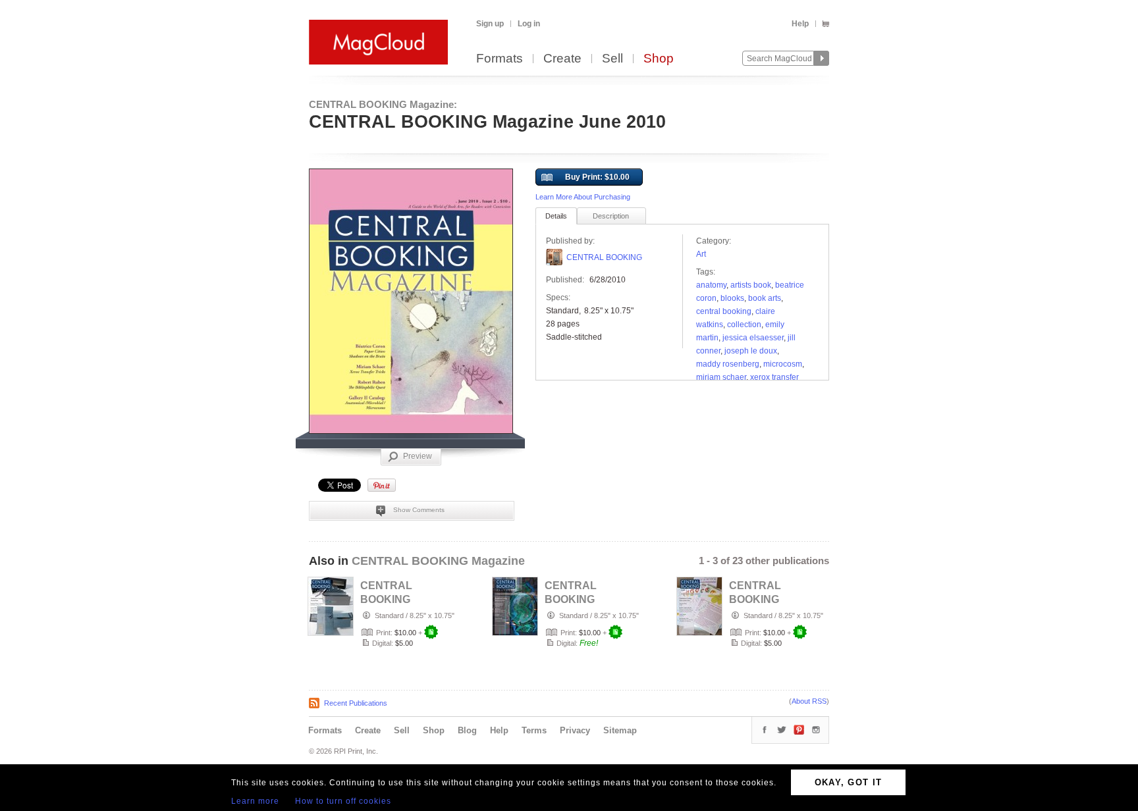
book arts (764, 298)
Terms (534, 730)
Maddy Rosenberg (727, 364)
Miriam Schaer (721, 377)
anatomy (711, 285)
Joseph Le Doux (750, 350)
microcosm (782, 364)
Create (562, 59)
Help (800, 23)
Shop (658, 59)
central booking (723, 311)
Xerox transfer (774, 377)
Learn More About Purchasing (582, 197)
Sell (612, 59)
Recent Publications (355, 703)
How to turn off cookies (343, 801)
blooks (732, 298)
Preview (417, 456)
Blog (467, 730)
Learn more (255, 801)
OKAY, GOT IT (848, 782)
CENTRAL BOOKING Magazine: (383, 104)
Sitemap (620, 730)
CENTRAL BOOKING (604, 257)
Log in (529, 23)
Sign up (490, 23)
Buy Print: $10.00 (597, 177)
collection (744, 324)
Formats (499, 59)
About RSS (809, 701)
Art (701, 254)
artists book (750, 285)
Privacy (575, 730)
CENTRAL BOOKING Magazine (438, 560)
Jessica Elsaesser (753, 337)
